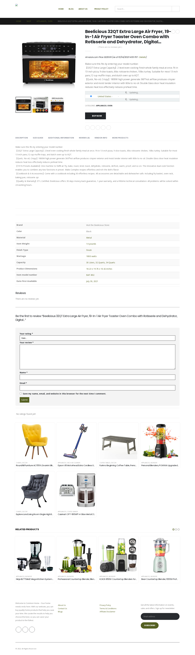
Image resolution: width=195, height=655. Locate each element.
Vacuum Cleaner (73, 463)
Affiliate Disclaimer (107, 611)
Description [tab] (21, 137)
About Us (83, 9)
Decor (24, 463)
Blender (154, 463)
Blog (71, 9)
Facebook (87, 127)
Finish (89, 250)
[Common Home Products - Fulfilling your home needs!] (28, 9)
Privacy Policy (101, 9)
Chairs (18, 463)
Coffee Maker (72, 512)
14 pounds (91, 243)
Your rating (26, 333)
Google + (103, 127)
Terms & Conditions (108, 608)
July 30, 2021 (92, 281)
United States (104, 96)
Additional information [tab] (61, 137)
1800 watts (91, 256)
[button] (173, 529)
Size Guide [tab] (38, 137)
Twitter (92, 127)
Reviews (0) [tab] (84, 137)
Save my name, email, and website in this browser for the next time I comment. (64, 393)
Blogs (60, 611)
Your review (27, 342)
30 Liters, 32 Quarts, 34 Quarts (100, 262)
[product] (35, 441)
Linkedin (32, 629)
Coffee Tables (104, 463)
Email (108, 127)
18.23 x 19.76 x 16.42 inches (99, 268)
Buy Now (97, 115)
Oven (109, 105)
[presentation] (16, 62)
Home (61, 9)
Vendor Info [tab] (101, 137)
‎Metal (89, 237)
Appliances (101, 105)
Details (142, 57)
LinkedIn (98, 127)
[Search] (175, 9)
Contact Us (62, 608)
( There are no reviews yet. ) (110, 47)
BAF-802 (90, 275)
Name (24, 372)
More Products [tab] (120, 137)
